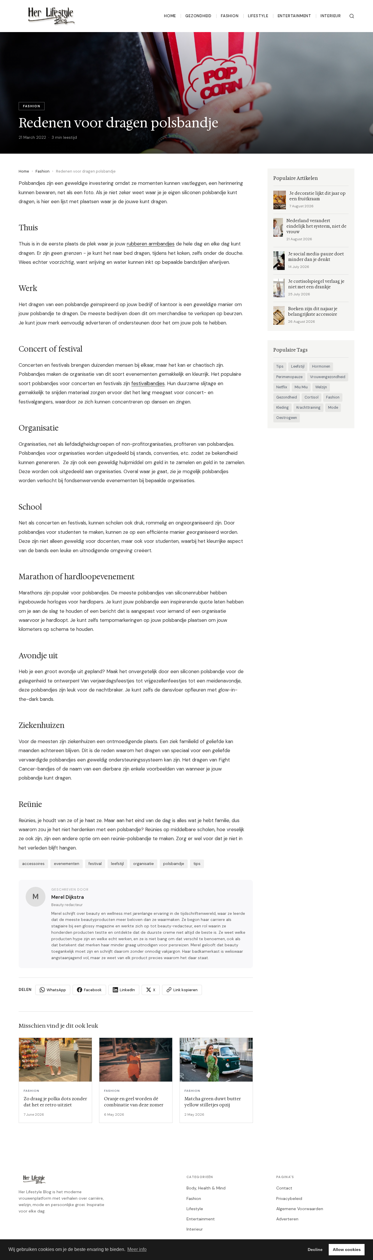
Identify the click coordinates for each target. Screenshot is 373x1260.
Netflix (281, 387)
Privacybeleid (289, 1198)
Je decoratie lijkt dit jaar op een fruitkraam (317, 196)
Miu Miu (301, 387)
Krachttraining (308, 407)
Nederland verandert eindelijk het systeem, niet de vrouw (316, 226)
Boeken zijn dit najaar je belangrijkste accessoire (312, 311)
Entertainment (294, 15)
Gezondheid (198, 15)
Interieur (331, 15)
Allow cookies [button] (347, 1249)
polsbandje (173, 863)
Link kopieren (185, 989)
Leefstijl (298, 366)
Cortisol (312, 397)
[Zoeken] (351, 16)
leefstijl (117, 863)
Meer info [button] (137, 1249)
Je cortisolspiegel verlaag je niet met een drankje (316, 284)
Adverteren (287, 1219)
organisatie (143, 863)
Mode (333, 407)
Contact (284, 1188)
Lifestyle (258, 15)
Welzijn (321, 387)
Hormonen (321, 366)
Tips (280, 366)
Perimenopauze (289, 377)
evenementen (66, 863)
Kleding (282, 407)
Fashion (230, 15)
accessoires (33, 863)
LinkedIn (127, 989)
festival (95, 863)
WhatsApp (56, 989)
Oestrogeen (286, 417)
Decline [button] (315, 1249)
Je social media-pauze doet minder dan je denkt (316, 256)
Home (170, 15)
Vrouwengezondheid (327, 377)
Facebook (93, 989)
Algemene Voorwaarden (299, 1208)
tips (196, 863)
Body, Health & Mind (206, 1188)
